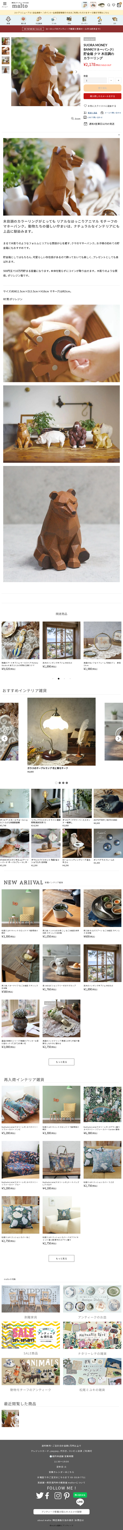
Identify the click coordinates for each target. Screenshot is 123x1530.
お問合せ (79, 1520)
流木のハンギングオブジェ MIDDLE (98, 985)
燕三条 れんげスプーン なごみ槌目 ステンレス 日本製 (102, 931)
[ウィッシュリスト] (113, 5)
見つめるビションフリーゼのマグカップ (59, 985)
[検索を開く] (109, 5)
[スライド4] (67, 783)
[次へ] (118, 738)
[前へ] (4, 738)
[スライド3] (63, 783)
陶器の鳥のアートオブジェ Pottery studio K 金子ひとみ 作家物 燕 (102, 664)
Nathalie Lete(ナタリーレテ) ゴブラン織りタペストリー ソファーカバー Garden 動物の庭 (102, 1128)
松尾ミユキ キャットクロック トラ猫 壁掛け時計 (20, 931)
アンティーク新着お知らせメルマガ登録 (61, 1511)
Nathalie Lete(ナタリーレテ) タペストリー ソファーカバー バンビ (20, 1128)
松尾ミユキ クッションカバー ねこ (16, 1237)
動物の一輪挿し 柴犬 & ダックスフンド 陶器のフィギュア (20, 664)
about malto (44, 1520)
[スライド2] (60, 783)
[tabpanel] (20, 649)
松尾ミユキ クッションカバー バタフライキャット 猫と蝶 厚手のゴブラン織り (61, 1238)
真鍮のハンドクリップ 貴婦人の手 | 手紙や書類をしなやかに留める (61, 1042)
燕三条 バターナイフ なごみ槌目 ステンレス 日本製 (20, 986)
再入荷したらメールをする (102, 96)
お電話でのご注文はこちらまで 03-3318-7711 (61, 1477)
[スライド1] (56, 783)
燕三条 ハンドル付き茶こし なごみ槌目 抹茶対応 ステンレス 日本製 (61, 931)
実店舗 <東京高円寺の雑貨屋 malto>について (61, 1482)
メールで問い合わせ (113, 112)
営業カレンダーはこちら (61, 1472)
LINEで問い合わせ (95, 117)
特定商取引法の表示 (63, 1520)
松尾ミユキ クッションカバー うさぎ (99, 1182)
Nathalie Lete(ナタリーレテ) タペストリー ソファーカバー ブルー (20, 1183)
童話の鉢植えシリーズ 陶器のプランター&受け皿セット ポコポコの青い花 (20, 1042)
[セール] (101, 4)
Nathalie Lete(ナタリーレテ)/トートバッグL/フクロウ (61, 1183)
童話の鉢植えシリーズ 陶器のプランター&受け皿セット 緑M (61, 664)
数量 (86, 76)
